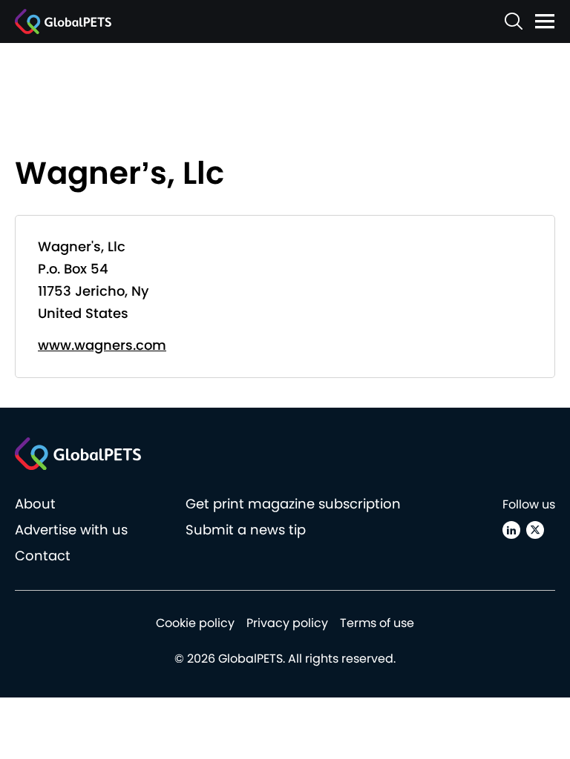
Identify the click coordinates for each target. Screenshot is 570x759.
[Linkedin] (511, 530)
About (35, 503)
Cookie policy (195, 623)
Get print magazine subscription (293, 503)
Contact (43, 555)
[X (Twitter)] (535, 530)
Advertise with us (71, 529)
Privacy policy (287, 623)
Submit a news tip (246, 529)
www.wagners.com (102, 345)
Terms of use (377, 623)
